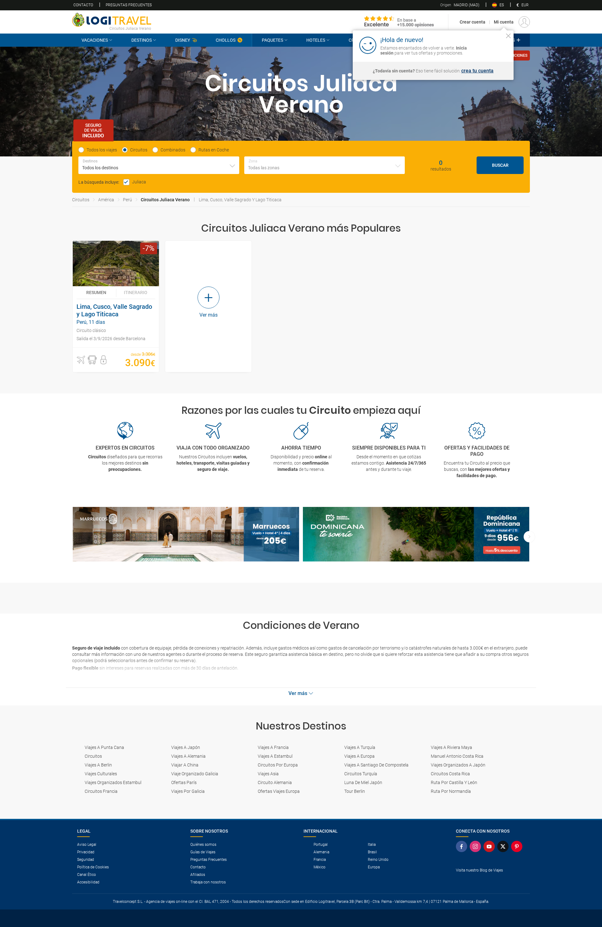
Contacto (83, 5)
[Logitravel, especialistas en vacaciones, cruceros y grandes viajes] (111, 20)
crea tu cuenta (477, 71)
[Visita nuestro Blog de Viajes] (490, 880)
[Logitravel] (399, 22)
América (106, 199)
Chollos (225, 40)
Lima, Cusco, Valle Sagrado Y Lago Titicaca (240, 199)
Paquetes (272, 40)
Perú (127, 199)
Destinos (141, 40)
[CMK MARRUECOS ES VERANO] (186, 534)
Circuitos (80, 199)
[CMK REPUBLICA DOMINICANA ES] (416, 534)
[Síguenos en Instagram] (476, 846)
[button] (81, 360)
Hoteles (315, 40)
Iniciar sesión (489, 44)
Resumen (96, 292)
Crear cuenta (472, 21)
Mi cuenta (504, 21)
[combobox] (158, 165)
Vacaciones (95, 40)
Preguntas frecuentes (129, 5)
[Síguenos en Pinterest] (518, 846)
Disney (182, 40)
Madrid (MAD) (459, 5)
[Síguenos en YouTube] (490, 846)
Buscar (500, 165)
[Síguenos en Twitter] (504, 846)
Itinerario (135, 292)
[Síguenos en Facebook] (463, 846)
